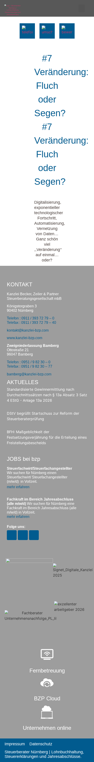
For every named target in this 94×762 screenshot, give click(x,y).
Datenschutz (40, 744)
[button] (81, 8)
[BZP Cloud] (47, 682)
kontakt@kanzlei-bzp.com (28, 330)
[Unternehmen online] (47, 712)
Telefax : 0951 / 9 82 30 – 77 (29, 366)
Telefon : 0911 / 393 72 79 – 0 (30, 318)
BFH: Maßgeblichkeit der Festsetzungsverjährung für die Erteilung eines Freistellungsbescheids (47, 437)
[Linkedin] (34, 535)
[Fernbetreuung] (47, 655)
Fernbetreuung (47, 670)
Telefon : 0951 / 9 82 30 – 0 (28, 362)
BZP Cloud (47, 698)
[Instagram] (12, 535)
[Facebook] (23, 535)
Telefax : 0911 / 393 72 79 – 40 (31, 322)
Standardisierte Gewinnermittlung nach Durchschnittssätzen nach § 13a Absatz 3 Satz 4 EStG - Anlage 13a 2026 (47, 395)
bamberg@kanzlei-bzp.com (29, 374)
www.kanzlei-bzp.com (24, 338)
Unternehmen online (47, 728)
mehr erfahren (18, 487)
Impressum (15, 744)
